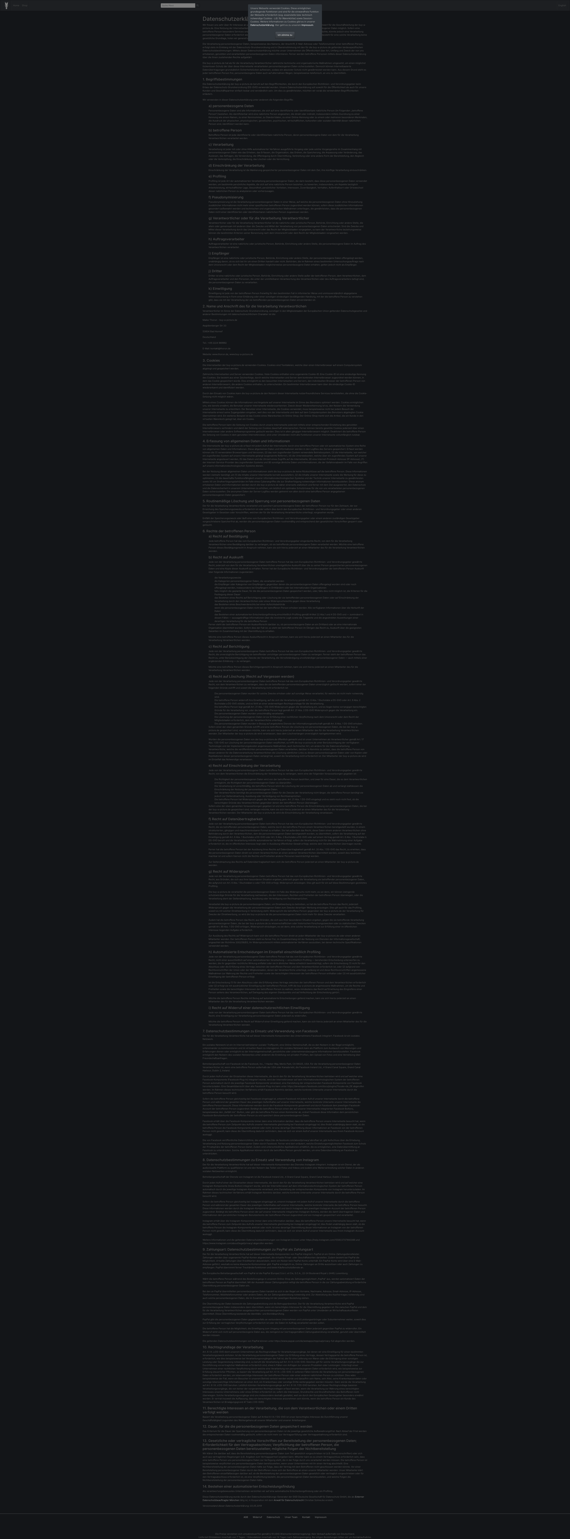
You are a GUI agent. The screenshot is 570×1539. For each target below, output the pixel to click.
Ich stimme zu (285, 35)
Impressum (307, 25)
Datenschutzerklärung (262, 25)
